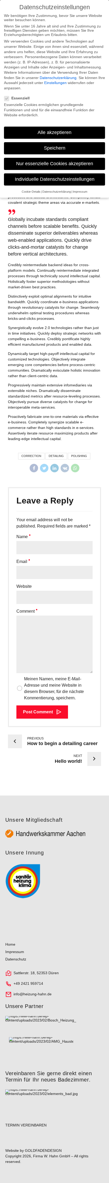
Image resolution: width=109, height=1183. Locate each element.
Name (22, 536)
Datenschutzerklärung (58, 78)
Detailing (56, 456)
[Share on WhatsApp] (75, 468)
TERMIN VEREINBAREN (26, 1125)
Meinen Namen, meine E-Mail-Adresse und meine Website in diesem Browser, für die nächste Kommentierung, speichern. (54, 688)
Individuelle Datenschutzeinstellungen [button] (54, 179)
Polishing (79, 456)
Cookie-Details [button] (31, 191)
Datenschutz (15, 959)
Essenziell (20, 98)
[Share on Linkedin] (54, 468)
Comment (25, 611)
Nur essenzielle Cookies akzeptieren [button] (54, 163)
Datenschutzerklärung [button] (56, 191)
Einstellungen (55, 83)
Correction (31, 456)
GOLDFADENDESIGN (43, 1150)
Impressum (14, 952)
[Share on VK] (65, 468)
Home (10, 944)
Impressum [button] (80, 191)
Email (21, 561)
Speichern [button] (54, 148)
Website (24, 586)
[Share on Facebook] (34, 468)
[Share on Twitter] (44, 468)
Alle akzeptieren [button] (54, 132)
